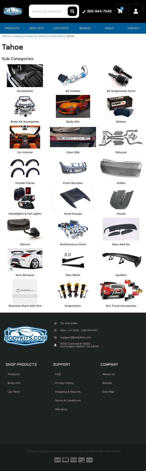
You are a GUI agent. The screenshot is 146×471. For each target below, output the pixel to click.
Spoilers (121, 275)
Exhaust (121, 152)
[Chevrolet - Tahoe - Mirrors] (25, 229)
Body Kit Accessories (25, 121)
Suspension (73, 305)
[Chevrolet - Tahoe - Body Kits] (73, 106)
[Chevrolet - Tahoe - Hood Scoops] (73, 198)
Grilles (121, 183)
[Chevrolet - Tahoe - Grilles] (121, 167)
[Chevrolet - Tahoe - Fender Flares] (25, 167)
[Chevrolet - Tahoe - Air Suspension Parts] (121, 75)
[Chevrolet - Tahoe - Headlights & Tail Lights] (25, 198)
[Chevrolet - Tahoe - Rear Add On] (121, 229)
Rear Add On (121, 244)
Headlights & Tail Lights (25, 213)
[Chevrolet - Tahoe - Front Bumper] (73, 167)
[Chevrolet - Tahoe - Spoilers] (121, 259)
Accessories (25, 91)
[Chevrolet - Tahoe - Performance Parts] (73, 229)
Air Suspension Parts (121, 91)
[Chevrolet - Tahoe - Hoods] (121, 198)
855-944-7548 (99, 11)
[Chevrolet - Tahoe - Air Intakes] (73, 75)
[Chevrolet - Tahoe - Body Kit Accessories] (25, 106)
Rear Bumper (25, 275)
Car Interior (25, 152)
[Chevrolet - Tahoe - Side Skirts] (73, 259)
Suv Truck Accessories (121, 305)
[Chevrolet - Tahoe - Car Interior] (25, 137)
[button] (54, 11)
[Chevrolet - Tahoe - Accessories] (25, 75)
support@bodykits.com (75, 337)
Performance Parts (73, 244)
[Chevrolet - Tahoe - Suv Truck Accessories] (121, 290)
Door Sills (73, 152)
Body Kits (72, 121)
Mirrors (25, 244)
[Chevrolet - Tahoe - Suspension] (73, 290)
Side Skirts (73, 275)
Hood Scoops (73, 213)
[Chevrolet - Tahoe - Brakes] (121, 106)
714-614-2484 (68, 323)
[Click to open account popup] (136, 11)
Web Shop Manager (109, 451)
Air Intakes (73, 91)
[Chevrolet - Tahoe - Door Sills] (73, 137)
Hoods (121, 213)
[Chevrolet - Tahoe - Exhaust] (121, 137)
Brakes (121, 121)
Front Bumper (73, 183)
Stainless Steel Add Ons (25, 305)
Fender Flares (25, 183)
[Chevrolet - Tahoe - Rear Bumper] (25, 259)
